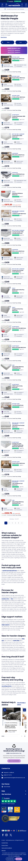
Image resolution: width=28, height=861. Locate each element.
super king (16, 640)
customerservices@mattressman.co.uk (14, 777)
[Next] (22, 523)
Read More (4, 37)
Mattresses (7, 12)
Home (3, 12)
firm (12, 599)
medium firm (5, 599)
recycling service (6, 686)
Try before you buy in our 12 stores (15, 9)
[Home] (14, 4)
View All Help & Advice (21, 703)
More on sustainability (14, 761)
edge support (6, 624)
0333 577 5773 (8, 775)
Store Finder (7, 786)
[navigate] (24, 736)
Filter (8, 42)
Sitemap (4, 850)
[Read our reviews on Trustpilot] (14, 1)
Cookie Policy (5, 843)
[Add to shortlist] (10, 57)
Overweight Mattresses (15, 12)
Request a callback (9, 772)
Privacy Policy (5, 845)
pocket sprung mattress (10, 570)
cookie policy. (17, 856)
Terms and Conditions (7, 848)
